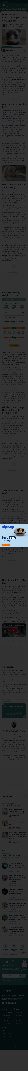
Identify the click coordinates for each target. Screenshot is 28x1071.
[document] (14, 535)
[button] (25, 526)
